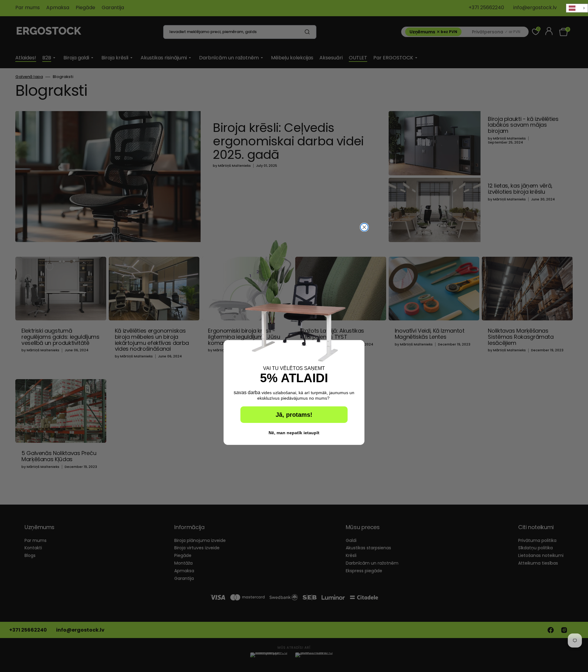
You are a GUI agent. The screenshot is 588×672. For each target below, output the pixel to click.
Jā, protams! (294, 414)
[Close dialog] (364, 227)
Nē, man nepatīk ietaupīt (294, 432)
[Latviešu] (577, 8)
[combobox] (577, 8)
